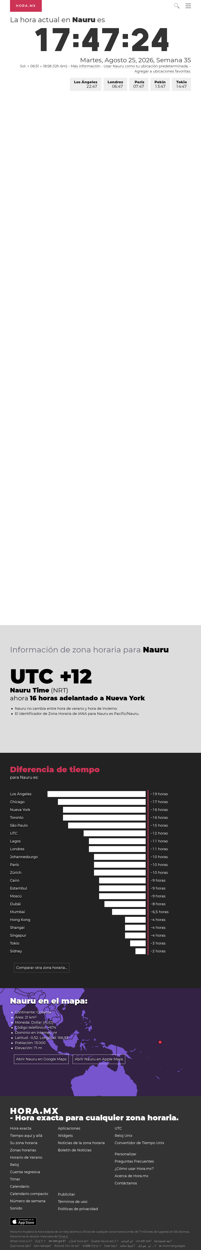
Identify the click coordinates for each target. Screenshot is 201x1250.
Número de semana (28, 1201)
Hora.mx (26, 6)
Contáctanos (126, 1183)
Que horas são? (20, 1246)
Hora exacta (20, 1128)
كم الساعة (127, 1241)
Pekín (160, 84)
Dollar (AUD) (42, 1022)
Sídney (16, 951)
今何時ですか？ (91, 1246)
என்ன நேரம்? (127, 1246)
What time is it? (21, 1241)
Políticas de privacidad (78, 1209)
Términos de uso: (73, 1202)
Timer (15, 1179)
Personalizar (125, 1154)
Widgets (65, 1136)
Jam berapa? (42, 1246)
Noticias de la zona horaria (81, 1143)
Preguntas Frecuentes (134, 1161)
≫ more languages (172, 1246)
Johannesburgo (24, 857)
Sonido (16, 1208)
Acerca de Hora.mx (131, 1176)
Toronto (16, 817)
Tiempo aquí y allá (26, 1136)
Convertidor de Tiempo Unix (139, 1143)
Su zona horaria (23, 1143)
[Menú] (188, 6)
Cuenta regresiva (25, 1172)
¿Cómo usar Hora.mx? (134, 1169)
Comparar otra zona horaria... (41, 968)
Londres (115, 84)
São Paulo (19, 825)
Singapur (18, 935)
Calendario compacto (29, 1194)
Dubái (15, 904)
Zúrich (15, 872)
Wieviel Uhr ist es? (66, 1246)
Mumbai (17, 912)
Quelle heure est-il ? (104, 1241)
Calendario (19, 1186)
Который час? (163, 1241)
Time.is (63, 1236)
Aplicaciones (69, 1128)
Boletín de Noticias (74, 1150)
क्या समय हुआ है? (57, 1241)
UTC (13, 833)
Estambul (18, 888)
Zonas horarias (23, 1150)
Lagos (15, 841)
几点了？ (40, 1241)
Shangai (17, 927)
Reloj (14, 1165)
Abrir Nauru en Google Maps (41, 1059)
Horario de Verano (26, 1157)
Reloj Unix (123, 1136)
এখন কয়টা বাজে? (144, 1241)
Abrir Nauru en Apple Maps (99, 1059)
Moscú (16, 896)
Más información (85, 66)
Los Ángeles (85, 84)
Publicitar (66, 1194)
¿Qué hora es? (78, 1241)
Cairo (14, 880)
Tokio (181, 84)
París (138, 84)
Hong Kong (20, 920)
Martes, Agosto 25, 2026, (135, 60)
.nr (55, 1033)
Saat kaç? (110, 1246)
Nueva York (20, 810)
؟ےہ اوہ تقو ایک (147, 1246)
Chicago (17, 802)
